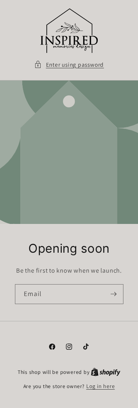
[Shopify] (105, 371)
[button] (69, 64)
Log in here (100, 386)
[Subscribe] (113, 294)
